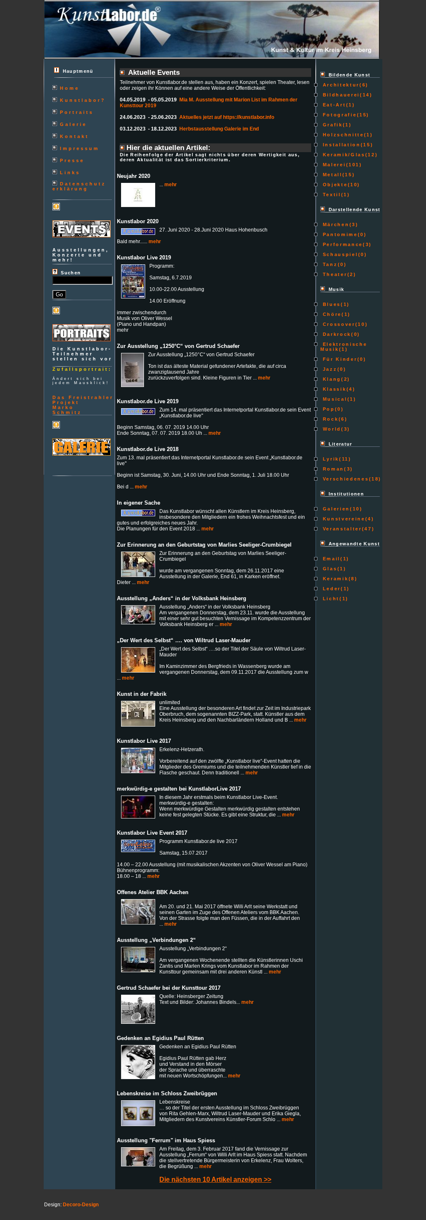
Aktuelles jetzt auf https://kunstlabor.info (226, 117)
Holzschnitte (342, 134)
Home (69, 88)
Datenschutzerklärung (79, 186)
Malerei (333, 164)
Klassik (333, 389)
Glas (328, 568)
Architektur (339, 84)
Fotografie (338, 114)
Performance (341, 244)
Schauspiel (339, 254)
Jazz (328, 369)
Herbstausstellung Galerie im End (219, 129)
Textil (330, 194)
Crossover (337, 324)
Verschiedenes (344, 478)
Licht (329, 598)
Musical (333, 399)
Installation (340, 144)
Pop (327, 409)
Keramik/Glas (342, 154)
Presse (72, 160)
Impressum (79, 148)
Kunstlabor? (83, 100)
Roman (332, 468)
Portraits (77, 112)
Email (330, 558)
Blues (330, 304)
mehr (170, 184)
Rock (329, 419)
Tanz (328, 264)
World (330, 428)
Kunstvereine (342, 518)
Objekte (333, 184)
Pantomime (339, 234)
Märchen (334, 224)
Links (70, 172)
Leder (330, 588)
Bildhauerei (340, 94)
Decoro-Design (81, 1205)
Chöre (331, 314)
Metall (331, 174)
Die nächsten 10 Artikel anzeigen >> (215, 1179)
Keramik (334, 578)
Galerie (73, 124)
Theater (333, 274)
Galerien (335, 508)
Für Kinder (338, 359)
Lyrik (329, 458)
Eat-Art (333, 104)
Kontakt (74, 136)
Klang (330, 379)
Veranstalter (341, 528)
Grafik (331, 124)
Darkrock (335, 334)
